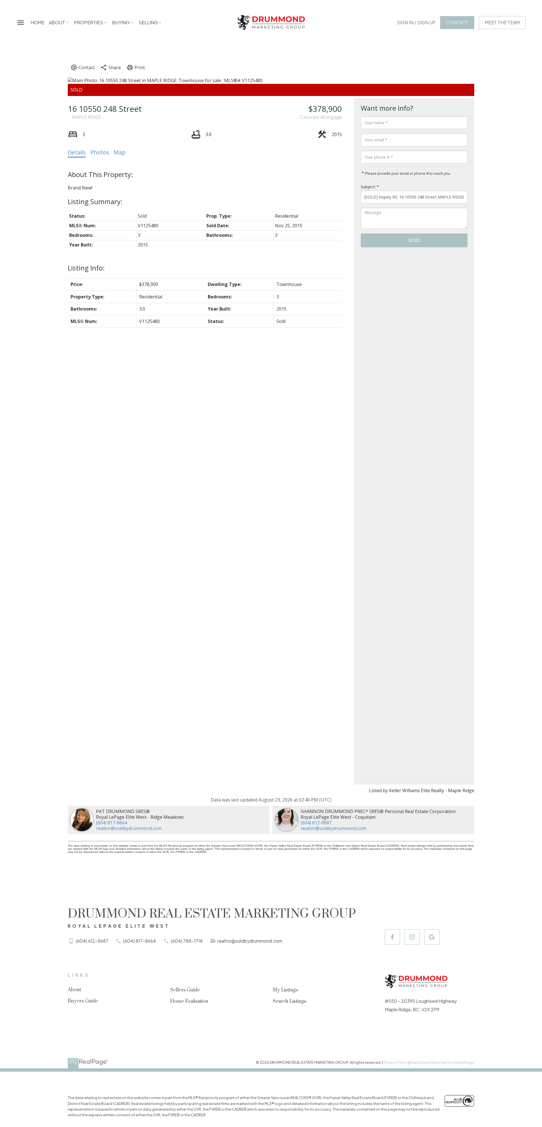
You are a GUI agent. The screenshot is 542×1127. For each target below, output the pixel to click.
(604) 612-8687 (316, 823)
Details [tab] (77, 152)
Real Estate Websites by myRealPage (442, 1062)
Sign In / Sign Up (416, 22)
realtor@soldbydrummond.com (128, 828)
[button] (416, 22)
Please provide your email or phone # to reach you (407, 173)
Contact (457, 22)
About (57, 22)
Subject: (368, 186)
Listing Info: (86, 267)
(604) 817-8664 (111, 823)
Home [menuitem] (37, 22)
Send (414, 240)
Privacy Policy (396, 1062)
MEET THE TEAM (502, 22)
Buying (121, 22)
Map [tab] (120, 152)
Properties (88, 22)
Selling (148, 22)
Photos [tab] (99, 152)
